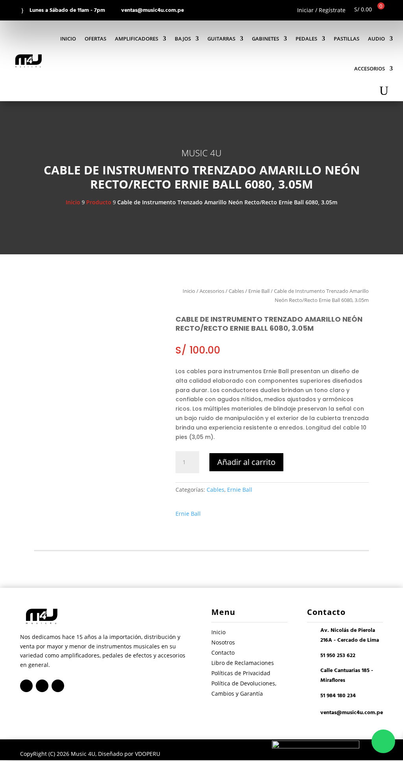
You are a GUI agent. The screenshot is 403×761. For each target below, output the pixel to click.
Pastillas (346, 38)
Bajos (183, 38)
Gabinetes (265, 38)
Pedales (306, 38)
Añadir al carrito (246, 462)
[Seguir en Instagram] (42, 686)
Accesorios (369, 68)
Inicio (68, 38)
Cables (236, 290)
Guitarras (221, 38)
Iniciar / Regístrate (321, 10)
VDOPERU (147, 753)
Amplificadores (136, 38)
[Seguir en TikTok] (58, 686)
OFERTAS (95, 38)
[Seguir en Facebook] (26, 686)
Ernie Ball (259, 290)
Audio (376, 38)
